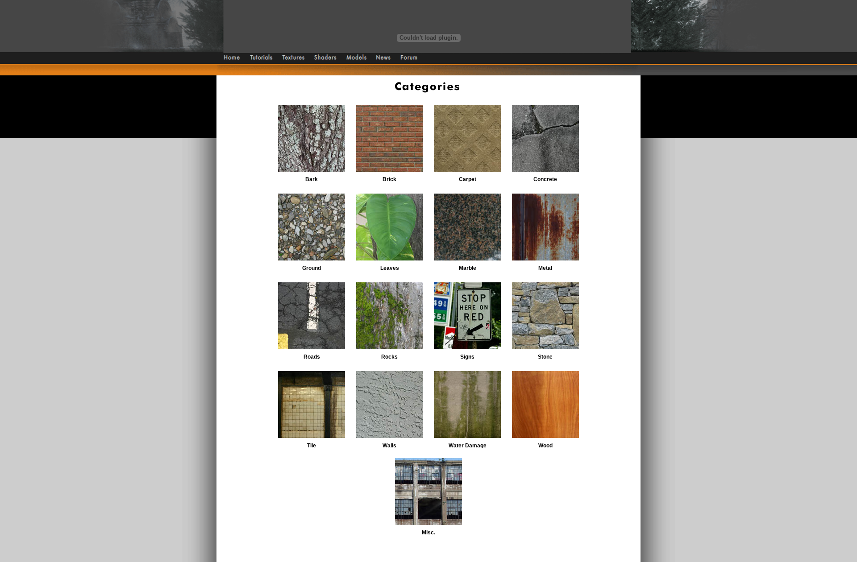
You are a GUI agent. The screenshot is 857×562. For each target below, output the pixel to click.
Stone (545, 357)
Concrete (545, 179)
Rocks (389, 357)
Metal (545, 268)
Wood (545, 445)
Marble (467, 268)
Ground (311, 268)
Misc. (428, 532)
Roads (312, 357)
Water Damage (468, 445)
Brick (389, 179)
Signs (467, 357)
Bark (311, 179)
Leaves (389, 268)
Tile (311, 445)
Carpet (467, 179)
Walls (389, 445)
